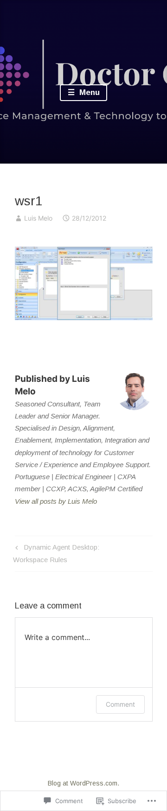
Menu (88, 92)
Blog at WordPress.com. (83, 783)
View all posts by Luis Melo (56, 501)
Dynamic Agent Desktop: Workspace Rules (56, 553)
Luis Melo (38, 218)
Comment (120, 704)
